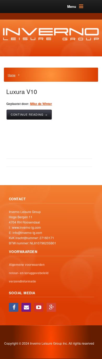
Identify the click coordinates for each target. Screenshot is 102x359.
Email (26, 307)
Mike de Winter (41, 103)
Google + (51, 307)
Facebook (13, 307)
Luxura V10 (21, 91)
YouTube (38, 307)
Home (11, 75)
